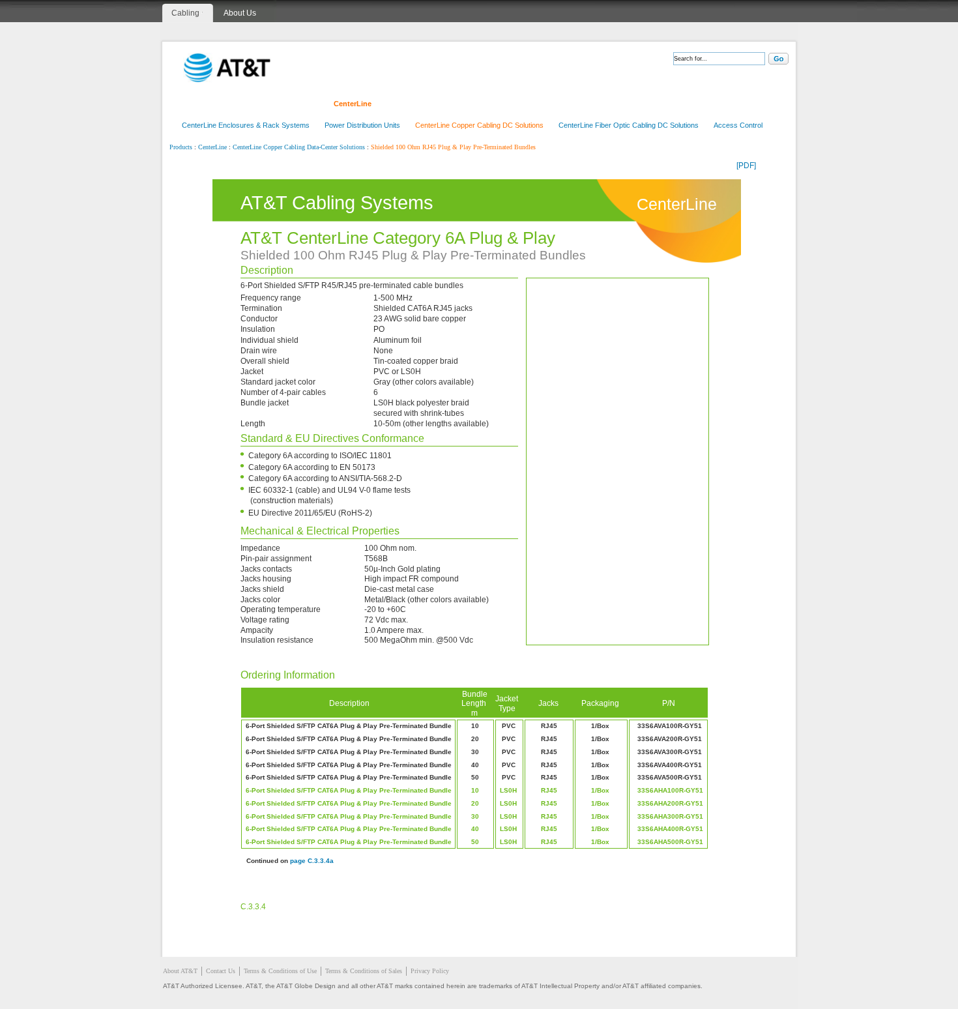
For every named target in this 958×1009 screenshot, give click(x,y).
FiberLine (297, 104)
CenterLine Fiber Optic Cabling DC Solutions (629, 125)
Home (190, 104)
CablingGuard (602, 104)
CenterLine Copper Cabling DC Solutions (479, 125)
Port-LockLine (533, 104)
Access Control (738, 125)
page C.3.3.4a (312, 860)
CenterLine (352, 104)
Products (180, 147)
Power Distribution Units (362, 125)
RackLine (408, 104)
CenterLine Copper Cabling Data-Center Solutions (299, 147)
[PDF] (746, 165)
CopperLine (240, 104)
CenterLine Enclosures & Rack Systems (246, 125)
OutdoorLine (466, 104)
